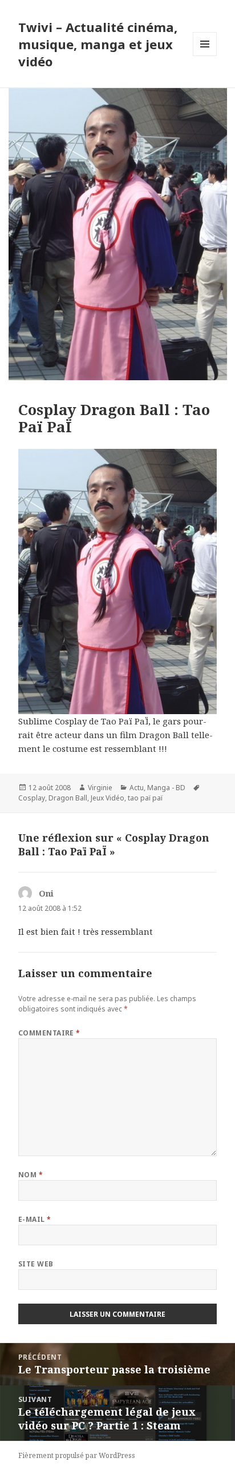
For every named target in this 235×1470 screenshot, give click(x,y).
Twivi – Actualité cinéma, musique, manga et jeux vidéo (97, 44)
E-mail (34, 1219)
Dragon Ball (67, 798)
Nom (30, 1175)
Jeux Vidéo (107, 798)
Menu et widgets (205, 55)
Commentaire (49, 1033)
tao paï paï (145, 798)
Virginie (100, 787)
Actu (136, 787)
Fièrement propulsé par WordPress (76, 1455)
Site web (36, 1264)
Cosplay (31, 798)
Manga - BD (166, 787)
